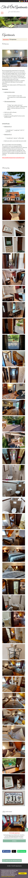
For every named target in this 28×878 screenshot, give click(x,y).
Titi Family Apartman (14, 833)
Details (14, 841)
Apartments (6, 39)
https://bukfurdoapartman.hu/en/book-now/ (13, 157)
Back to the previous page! (13, 860)
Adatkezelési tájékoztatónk (8, 876)
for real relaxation (14, 9)
